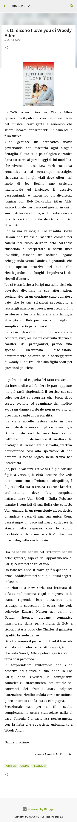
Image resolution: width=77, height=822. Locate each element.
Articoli (11, 766)
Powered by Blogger (41, 809)
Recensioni (39, 766)
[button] (6, 47)
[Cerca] (72, 5)
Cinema (24, 766)
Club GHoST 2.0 (21, 6)
